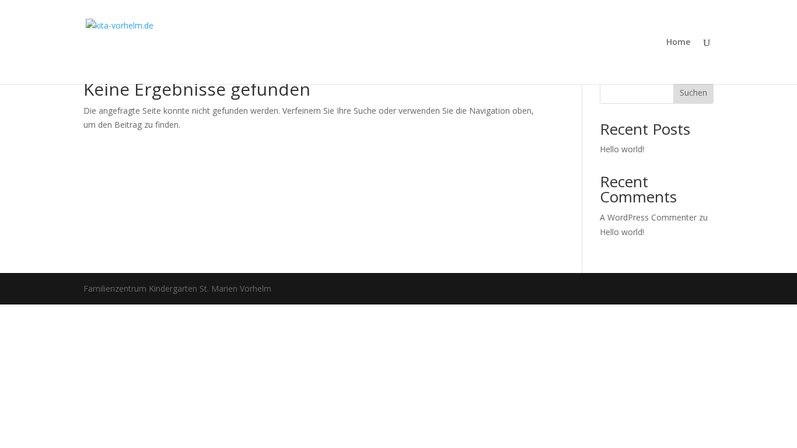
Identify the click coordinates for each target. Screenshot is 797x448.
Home (678, 42)
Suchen (693, 92)
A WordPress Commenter (648, 217)
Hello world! (622, 149)
